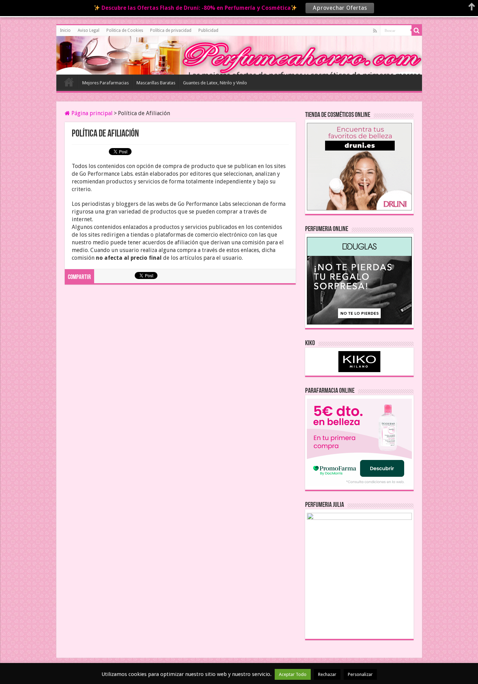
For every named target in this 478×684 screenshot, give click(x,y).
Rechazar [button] (327, 674)
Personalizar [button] (360, 674)
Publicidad (208, 30)
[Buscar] (417, 30)
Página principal (91, 113)
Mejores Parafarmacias (105, 82)
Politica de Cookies (124, 30)
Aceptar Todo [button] (293, 674)
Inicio (65, 30)
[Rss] (375, 31)
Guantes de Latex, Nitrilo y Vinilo (215, 82)
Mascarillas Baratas (155, 82)
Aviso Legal (88, 30)
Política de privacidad (170, 30)
